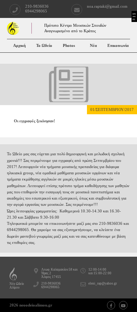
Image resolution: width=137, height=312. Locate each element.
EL (134, 19)
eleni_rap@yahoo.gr (102, 283)
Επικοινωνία (118, 45)
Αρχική (19, 45)
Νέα (93, 45)
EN (134, 13)
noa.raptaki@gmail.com (107, 6)
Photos (69, 45)
